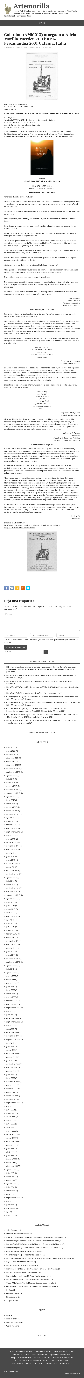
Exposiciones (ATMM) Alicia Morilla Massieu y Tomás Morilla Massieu (34, 1237)
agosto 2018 (11, 796)
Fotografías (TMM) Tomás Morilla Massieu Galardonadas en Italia (33, 1248)
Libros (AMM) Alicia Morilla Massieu (21, 1265)
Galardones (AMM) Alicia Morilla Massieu (28, 47)
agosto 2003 (11, 1071)
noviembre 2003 (13, 1064)
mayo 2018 (10, 804)
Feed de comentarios (14, 1322)
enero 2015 (11, 867)
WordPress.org (12, 1326)
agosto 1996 (11, 1183)
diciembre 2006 (12, 1018)
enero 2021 (11, 761)
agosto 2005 (11, 1043)
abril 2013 (10, 913)
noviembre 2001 (13, 1099)
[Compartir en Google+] (23, 588)
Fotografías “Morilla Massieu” (21, 1357)
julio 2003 (10, 1074)
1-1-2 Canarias (12, 1230)
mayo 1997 (10, 1176)
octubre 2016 (11, 828)
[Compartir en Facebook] (6, 588)
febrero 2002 (11, 1088)
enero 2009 (11, 979)
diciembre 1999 (12, 1141)
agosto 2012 (11, 920)
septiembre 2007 (13, 1008)
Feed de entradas (13, 1319)
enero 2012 (11, 937)
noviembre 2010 (13, 958)
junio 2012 (10, 927)
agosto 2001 (11, 1106)
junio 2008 (10, 990)
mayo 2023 (10, 751)
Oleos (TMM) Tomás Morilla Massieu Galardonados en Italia (31, 1286)
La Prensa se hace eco (42, 1357)
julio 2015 (10, 856)
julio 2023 (10, 747)
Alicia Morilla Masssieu (24, 1352)
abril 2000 (10, 1127)
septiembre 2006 (13, 1022)
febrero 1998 (11, 1159)
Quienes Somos (12, 1293)
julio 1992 (10, 1215)
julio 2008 (10, 986)
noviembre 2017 (13, 814)
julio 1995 (10, 1205)
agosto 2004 (11, 1057)
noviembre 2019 (13, 768)
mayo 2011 (10, 955)
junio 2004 (10, 1060)
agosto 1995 (11, 1201)
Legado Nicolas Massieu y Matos (19, 1262)
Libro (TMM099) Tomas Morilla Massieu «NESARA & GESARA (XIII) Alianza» (36, 687)
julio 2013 (10, 902)
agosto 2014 (11, 877)
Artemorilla (31, 6)
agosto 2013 (11, 898)
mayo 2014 (10, 884)
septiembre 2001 (13, 1103)
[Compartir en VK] (12, 588)
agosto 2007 (11, 1011)
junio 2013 (10, 906)
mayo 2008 (10, 993)
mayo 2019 (10, 782)
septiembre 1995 (13, 1197)
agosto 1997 (11, 1169)
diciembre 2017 (12, 810)
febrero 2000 (11, 1134)
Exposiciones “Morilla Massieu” (61, 1354)
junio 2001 (10, 1110)
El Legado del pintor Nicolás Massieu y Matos (31, 1360)
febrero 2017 (11, 825)
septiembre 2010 (13, 962)
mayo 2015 (10, 860)
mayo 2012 (10, 930)
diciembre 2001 (12, 1095)
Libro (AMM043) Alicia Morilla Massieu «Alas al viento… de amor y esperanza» (38, 681)
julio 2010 (10, 969)
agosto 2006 (11, 1025)
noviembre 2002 (13, 1081)
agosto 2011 (11, 948)
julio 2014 (10, 881)
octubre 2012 (11, 916)
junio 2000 (10, 1124)
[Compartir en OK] (17, 588)
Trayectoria (11, 1300)
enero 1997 (11, 1180)
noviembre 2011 (13, 941)
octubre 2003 (11, 1067)
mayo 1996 (10, 1191)
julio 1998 (10, 1155)
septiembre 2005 (13, 1039)
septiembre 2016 (13, 832)
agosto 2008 (11, 983)
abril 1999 (10, 1152)
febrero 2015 (11, 863)
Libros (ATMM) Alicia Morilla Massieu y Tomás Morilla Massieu (32, 1269)
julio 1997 (10, 1173)
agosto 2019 (11, 775)
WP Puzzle (76, 1373)
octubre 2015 (11, 849)
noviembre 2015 (13, 846)
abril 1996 (10, 1194)
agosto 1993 (11, 1212)
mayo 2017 (10, 821)
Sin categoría (11, 1297)
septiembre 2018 (13, 793)
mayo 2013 (10, 909)
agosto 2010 (11, 965)
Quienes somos (52, 1363)
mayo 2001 (10, 1113)
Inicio (12, 1352)
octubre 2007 (11, 1004)
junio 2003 (10, 1078)
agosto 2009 (11, 972)
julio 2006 (10, 1029)
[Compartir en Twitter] (28, 588)
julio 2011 (10, 951)
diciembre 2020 (12, 765)
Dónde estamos (66, 1363)
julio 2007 (10, 1015)
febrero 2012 (11, 934)
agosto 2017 (11, 818)
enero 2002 (11, 1092)
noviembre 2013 (13, 888)
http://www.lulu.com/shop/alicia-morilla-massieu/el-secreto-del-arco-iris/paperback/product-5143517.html (32, 526)
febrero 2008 (11, 1001)
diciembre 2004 (12, 1053)
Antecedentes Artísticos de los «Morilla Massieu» (29, 1354)
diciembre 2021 (12, 758)
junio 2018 (10, 800)
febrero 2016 (11, 842)
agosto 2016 (11, 835)
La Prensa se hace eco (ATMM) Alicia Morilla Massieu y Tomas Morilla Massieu (38, 1258)
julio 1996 (10, 1187)
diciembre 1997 (12, 1166)
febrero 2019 (11, 786)
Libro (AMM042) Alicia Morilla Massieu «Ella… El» (26, 693)
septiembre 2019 (13, 772)
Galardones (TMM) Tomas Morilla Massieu (23, 1255)
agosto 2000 (11, 1120)
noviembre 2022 (13, 754)
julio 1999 (10, 1148)
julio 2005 (10, 1046)
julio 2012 (10, 923)
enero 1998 (11, 1162)
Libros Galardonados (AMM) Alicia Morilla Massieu (27, 1276)
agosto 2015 (11, 853)
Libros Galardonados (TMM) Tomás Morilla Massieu (27, 1279)
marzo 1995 (11, 1208)
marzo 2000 (11, 1131)
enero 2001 (11, 1117)
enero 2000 (11, 1138)
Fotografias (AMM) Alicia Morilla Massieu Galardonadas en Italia (32, 1241)
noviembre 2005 (13, 1036)
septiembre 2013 (13, 895)
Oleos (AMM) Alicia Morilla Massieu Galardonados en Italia (30, 1283)
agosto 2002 (11, 1085)
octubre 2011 (11, 944)
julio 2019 (10, 779)
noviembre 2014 (13, 874)
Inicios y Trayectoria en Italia (64, 1352)
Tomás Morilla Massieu (43, 1352)
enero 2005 (11, 1050)
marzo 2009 (11, 976)
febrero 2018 (11, 807)
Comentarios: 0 (9, 47)
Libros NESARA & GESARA (21, 1363)
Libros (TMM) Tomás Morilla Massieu (21, 1272)
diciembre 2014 (12, 870)
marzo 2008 (11, 997)
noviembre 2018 (13, 789)
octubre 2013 (11, 891)
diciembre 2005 (12, 1032)
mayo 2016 (10, 839)
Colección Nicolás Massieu (59, 1360)
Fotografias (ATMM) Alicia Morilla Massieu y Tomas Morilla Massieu (34, 1244)
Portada (9, 1290)
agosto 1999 (11, 1145)
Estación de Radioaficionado (17, 1233)
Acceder (9, 1315)
